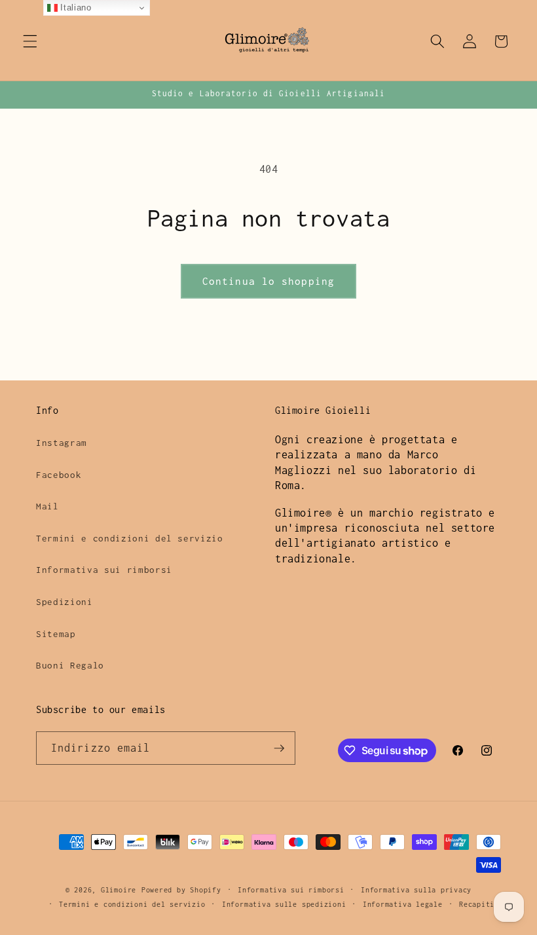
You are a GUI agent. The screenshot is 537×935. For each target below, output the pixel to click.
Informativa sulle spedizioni (284, 904)
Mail (47, 506)
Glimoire (118, 890)
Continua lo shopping (268, 281)
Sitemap (56, 634)
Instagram (61, 442)
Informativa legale (403, 904)
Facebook (58, 474)
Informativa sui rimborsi (104, 569)
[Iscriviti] (279, 748)
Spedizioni (64, 601)
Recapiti (476, 904)
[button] (30, 41)
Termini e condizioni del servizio (129, 538)
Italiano (75, 7)
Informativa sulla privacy (416, 890)
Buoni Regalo (70, 665)
